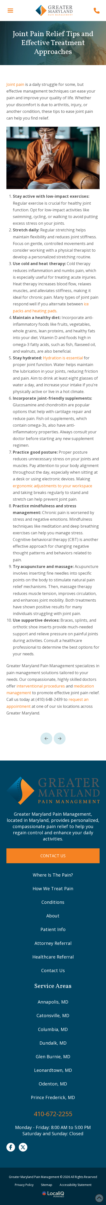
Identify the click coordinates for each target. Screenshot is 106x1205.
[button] (10, 10)
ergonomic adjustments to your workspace (52, 486)
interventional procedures (41, 686)
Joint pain (15, 84)
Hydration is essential (63, 358)
